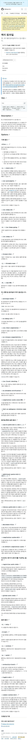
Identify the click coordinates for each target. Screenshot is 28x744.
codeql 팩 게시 (13, 190)
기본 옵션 (4, 140)
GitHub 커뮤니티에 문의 (8, 724)
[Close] (24, 2)
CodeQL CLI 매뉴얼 (14, 13)
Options (4, 135)
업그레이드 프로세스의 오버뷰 (16, 26)
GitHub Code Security (12, 52)
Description (6, 116)
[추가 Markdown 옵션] (15, 60)
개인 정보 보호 (21, 737)
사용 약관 (14, 737)
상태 (2, 738)
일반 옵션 (4, 620)
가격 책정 (6, 738)
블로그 (19, 738)
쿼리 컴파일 (24, 13)
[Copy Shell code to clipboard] (24, 103)
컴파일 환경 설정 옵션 (8, 420)
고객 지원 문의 (6, 726)
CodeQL (6, 13)
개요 (3, 98)
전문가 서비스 (13, 738)
